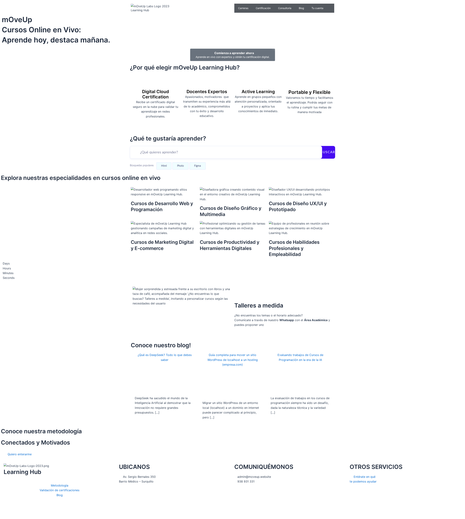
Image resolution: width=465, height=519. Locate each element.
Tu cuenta (317, 8)
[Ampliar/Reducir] (40, 510)
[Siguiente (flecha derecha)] (17, 516)
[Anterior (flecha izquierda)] (5, 516)
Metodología (59, 485)
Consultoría (284, 8)
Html (164, 166)
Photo (180, 166)
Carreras (243, 8)
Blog (301, 8)
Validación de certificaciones (59, 490)
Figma (197, 166)
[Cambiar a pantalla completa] (29, 510)
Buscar (327, 152)
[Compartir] (17, 510)
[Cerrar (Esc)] (5, 510)
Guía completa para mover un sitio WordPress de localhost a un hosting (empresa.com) (232, 359)
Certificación (263, 8)
